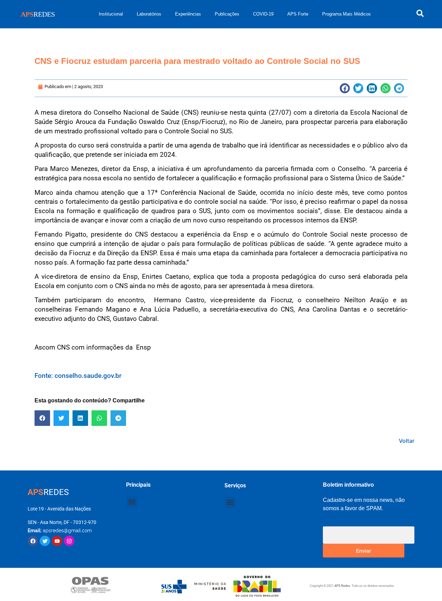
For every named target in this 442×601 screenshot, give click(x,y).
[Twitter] (45, 541)
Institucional (111, 14)
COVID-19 (263, 14)
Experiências (188, 14)
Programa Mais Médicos (346, 14)
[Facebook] (33, 541)
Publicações (227, 14)
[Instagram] (69, 541)
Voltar (406, 440)
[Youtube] (57, 541)
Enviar (363, 550)
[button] (345, 88)
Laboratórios (149, 14)
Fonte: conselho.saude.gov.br (78, 376)
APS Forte (297, 14)
